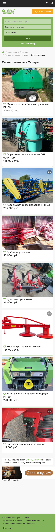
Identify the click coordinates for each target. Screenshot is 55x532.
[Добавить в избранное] (4, 104)
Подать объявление (42, 11)
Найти (27, 38)
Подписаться (35, 460)
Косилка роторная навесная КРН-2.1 (28, 204)
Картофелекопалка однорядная (26, 444)
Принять (7, 528)
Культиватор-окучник (20, 299)
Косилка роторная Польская (24, 346)
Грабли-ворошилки (18, 252)
